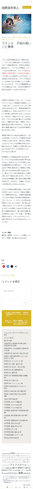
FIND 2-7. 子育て (17, 37)
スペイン (9, 462)
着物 (20, 472)
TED (12, 453)
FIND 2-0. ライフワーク (12, 361)
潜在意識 (6, 473)
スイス (24, 460)
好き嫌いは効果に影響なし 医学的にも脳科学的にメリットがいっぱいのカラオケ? (17, 314)
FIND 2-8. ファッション (12, 383)
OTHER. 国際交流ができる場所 (14, 420)
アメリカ (23, 453)
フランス (7, 275)
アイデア (17, 453)
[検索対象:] (31, 2)
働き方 (15, 468)
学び (14, 470)
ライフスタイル (18, 464)
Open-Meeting (9, 399)
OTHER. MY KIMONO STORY (15, 415)
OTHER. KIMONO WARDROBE (16, 410)
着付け (16, 473)
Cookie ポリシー (8, 482)
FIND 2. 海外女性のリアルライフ (15, 386)
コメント (26, 302)
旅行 (27, 470)
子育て (13, 275)
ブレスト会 (7, 338)
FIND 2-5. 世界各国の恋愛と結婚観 (16, 376)
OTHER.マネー (9, 429)
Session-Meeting (10, 438)
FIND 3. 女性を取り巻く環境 (13, 391)
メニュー (27, 7)
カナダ (8, 456)
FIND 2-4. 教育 (9, 373)
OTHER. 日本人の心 (11, 423)
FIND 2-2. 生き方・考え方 (13, 367)
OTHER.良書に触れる (11, 432)
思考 (16, 470)
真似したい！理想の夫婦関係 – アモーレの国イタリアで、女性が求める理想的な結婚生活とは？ (15, 322)
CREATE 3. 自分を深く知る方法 (15, 353)
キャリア (23, 456)
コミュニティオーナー (10, 458)
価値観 (7, 468)
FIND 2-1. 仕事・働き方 (12, 364)
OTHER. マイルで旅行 (12, 408)
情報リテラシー (22, 470)
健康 (11, 468)
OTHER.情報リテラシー (12, 435)
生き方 (11, 473)
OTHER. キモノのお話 (12, 405)
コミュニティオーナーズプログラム (24, 457)
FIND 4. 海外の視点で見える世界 (15, 394)
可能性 (26, 468)
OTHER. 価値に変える (12, 426)
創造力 (21, 468)
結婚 (24, 473)
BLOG (6, 341)
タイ (13, 462)
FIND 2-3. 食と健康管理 (12, 370)
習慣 (27, 473)
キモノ (18, 456)
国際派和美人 (10, 8)
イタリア (4, 456)
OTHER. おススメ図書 (12, 402)
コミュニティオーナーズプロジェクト (16, 333)
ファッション (18, 462)
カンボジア (13, 456)
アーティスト (27, 453)
